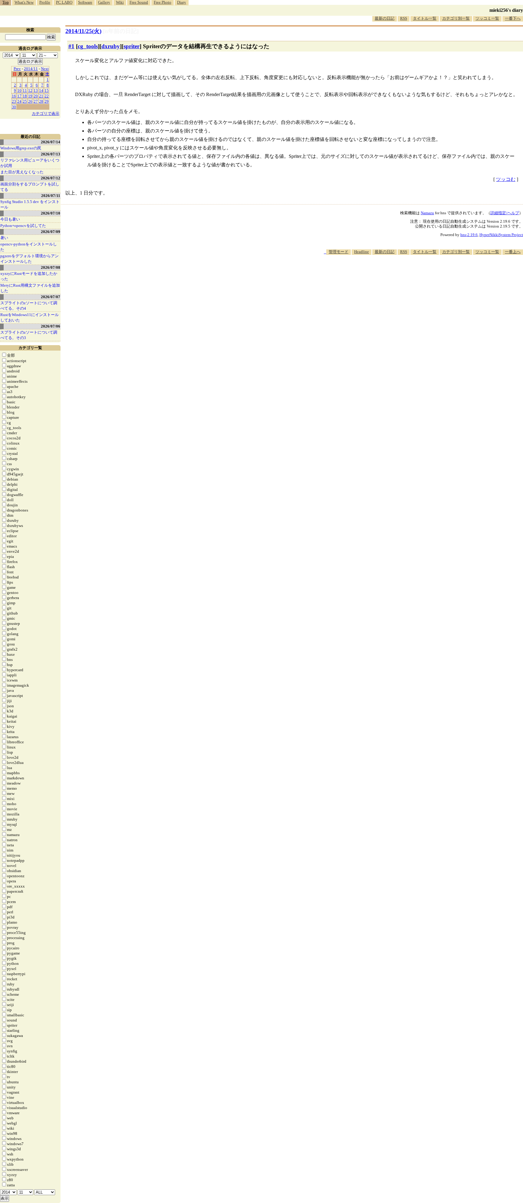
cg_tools (88, 46)
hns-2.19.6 (469, 234)
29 (46, 101)
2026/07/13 (50, 154)
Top (5, 2)
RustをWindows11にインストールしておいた (29, 317)
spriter (131, 46)
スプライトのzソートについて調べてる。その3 (28, 335)
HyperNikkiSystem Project (501, 234)
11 (25, 90)
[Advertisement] (413, 273)
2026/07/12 (50, 178)
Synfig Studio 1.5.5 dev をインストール (30, 204)
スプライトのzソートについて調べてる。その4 (28, 306)
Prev (17, 68)
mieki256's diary (506, 10)
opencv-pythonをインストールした (28, 247)
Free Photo (162, 2)
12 (30, 90)
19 (30, 96)
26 (30, 101)
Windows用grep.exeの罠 (20, 148)
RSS (403, 18)
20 (36, 96)
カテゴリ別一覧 (456, 18)
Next (45, 68)
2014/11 (31, 68)
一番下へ (513, 18)
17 (19, 96)
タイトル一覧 (424, 18)
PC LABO (64, 2)
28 (41, 101)
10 (19, 90)
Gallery (104, 2)
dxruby (110, 46)
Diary (181, 2)
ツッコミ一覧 (487, 18)
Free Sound (139, 2)
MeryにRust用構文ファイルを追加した (30, 288)
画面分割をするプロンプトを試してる (29, 187)
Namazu (427, 213)
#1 (71, 46)
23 (14, 101)
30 (14, 107)
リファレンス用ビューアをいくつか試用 (29, 163)
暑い (4, 237)
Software (85, 2)
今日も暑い (10, 219)
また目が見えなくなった (22, 172)
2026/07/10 (50, 213)
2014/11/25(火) (83, 31)
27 (36, 101)
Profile (44, 2)
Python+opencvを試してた (23, 225)
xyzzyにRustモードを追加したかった (28, 276)
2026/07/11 (50, 195)
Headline (361, 251)
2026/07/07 (50, 297)
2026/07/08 (50, 267)
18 (25, 96)
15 (46, 90)
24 (19, 101)
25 (25, 101)
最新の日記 (384, 18)
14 (41, 90)
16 (14, 96)
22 (46, 96)
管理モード (338, 251)
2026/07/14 (50, 142)
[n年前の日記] (121, 31)
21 (41, 96)
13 (36, 90)
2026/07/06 (50, 326)
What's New (24, 2)
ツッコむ (505, 179)
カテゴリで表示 (45, 113)
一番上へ (513, 251)
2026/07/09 (50, 231)
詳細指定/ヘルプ (504, 213)
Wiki (120, 2)
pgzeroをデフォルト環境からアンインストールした (29, 259)
